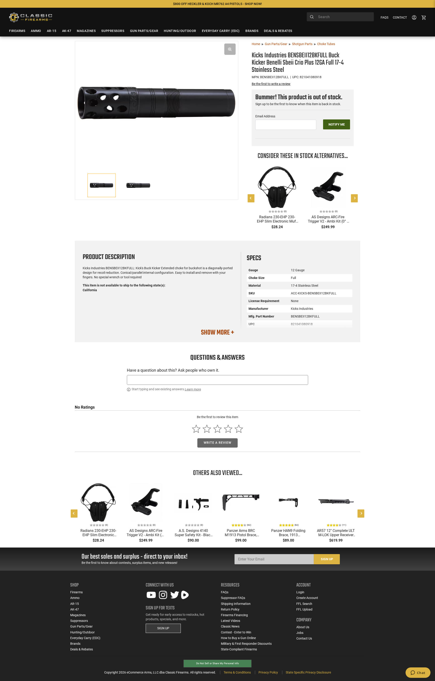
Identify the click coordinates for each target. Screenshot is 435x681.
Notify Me (337, 124)
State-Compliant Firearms (239, 649)
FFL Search (304, 604)
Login (300, 592)
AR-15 (74, 604)
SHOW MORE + (217, 332)
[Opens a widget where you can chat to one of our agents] (417, 673)
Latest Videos (230, 621)
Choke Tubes (326, 44)
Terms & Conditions (237, 672)
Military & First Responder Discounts (246, 643)
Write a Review (218, 442)
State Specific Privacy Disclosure (308, 672)
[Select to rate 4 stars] (228, 428)
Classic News (230, 626)
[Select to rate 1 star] (196, 428)
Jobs (299, 633)
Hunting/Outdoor (82, 632)
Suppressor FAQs (233, 598)
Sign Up (327, 559)
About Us (302, 627)
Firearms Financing (234, 615)
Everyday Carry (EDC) (85, 638)
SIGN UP (163, 628)
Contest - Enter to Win (236, 632)
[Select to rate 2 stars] (207, 428)
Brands (75, 643)
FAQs (384, 17)
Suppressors (79, 621)
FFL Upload (304, 609)
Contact (400, 17)
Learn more (193, 389)
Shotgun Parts (302, 44)
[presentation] (251, 198)
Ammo (75, 598)
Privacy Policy (268, 672)
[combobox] (340, 16)
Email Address (265, 116)
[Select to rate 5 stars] (238, 428)
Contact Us (304, 638)
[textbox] (217, 380)
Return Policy (230, 609)
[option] (156, 102)
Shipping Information (236, 604)
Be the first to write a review (271, 84)
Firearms (76, 592)
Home (256, 44)
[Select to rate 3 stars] (217, 428)
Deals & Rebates (81, 649)
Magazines (78, 615)
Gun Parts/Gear (276, 44)
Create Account (307, 598)
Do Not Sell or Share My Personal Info (217, 663)
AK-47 (74, 609)
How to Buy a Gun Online (238, 638)
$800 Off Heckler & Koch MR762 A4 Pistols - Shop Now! (217, 4)
